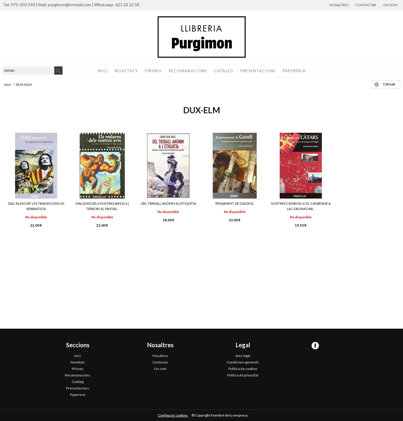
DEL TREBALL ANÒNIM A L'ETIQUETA (168, 203)
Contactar (366, 5)
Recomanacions (188, 70)
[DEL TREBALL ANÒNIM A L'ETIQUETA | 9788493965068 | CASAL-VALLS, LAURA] (168, 166)
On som (390, 5)
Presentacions (258, 70)
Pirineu (153, 70)
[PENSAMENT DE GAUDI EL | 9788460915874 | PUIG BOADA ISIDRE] (234, 166)
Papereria (294, 70)
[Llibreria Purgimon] (201, 37)
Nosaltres (338, 5)
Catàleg (224, 70)
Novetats (126, 70)
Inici (102, 70)
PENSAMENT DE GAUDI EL (234, 203)
